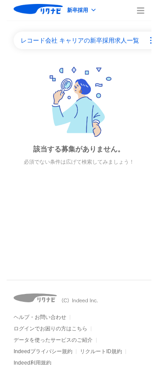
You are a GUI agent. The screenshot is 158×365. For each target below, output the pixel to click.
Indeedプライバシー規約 (43, 351)
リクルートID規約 (101, 351)
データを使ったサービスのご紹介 (53, 340)
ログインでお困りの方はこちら (50, 329)
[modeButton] (82, 10)
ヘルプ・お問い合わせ (40, 317)
